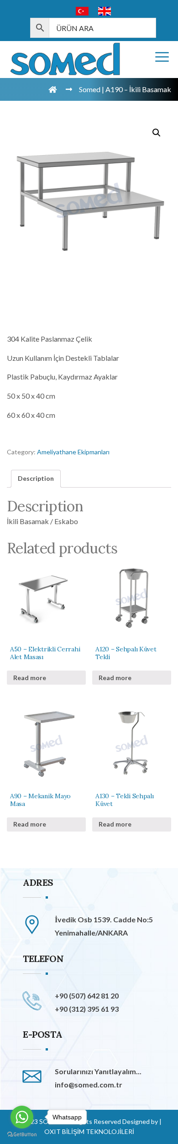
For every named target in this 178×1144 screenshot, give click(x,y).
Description (36, 478)
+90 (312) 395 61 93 (87, 1008)
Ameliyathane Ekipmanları (73, 452)
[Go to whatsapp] (21, 1117)
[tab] (36, 478)
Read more (29, 677)
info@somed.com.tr (88, 1084)
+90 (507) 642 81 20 (87, 995)
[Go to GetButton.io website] (22, 1135)
